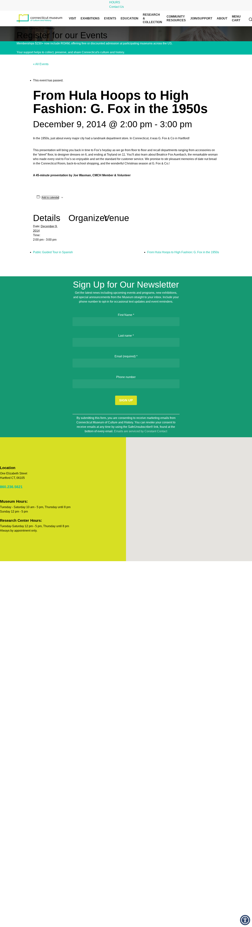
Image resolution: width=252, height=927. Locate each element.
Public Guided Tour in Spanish (53, 252)
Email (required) (126, 356)
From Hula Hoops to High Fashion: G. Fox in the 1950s (183, 252)
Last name (126, 335)
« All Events (41, 64)
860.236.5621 (11, 487)
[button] (245, 920)
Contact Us (116, 6)
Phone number (126, 377)
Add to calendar (50, 197)
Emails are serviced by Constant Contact (140, 431)
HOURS (114, 2)
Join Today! (180, 43)
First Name (126, 314)
